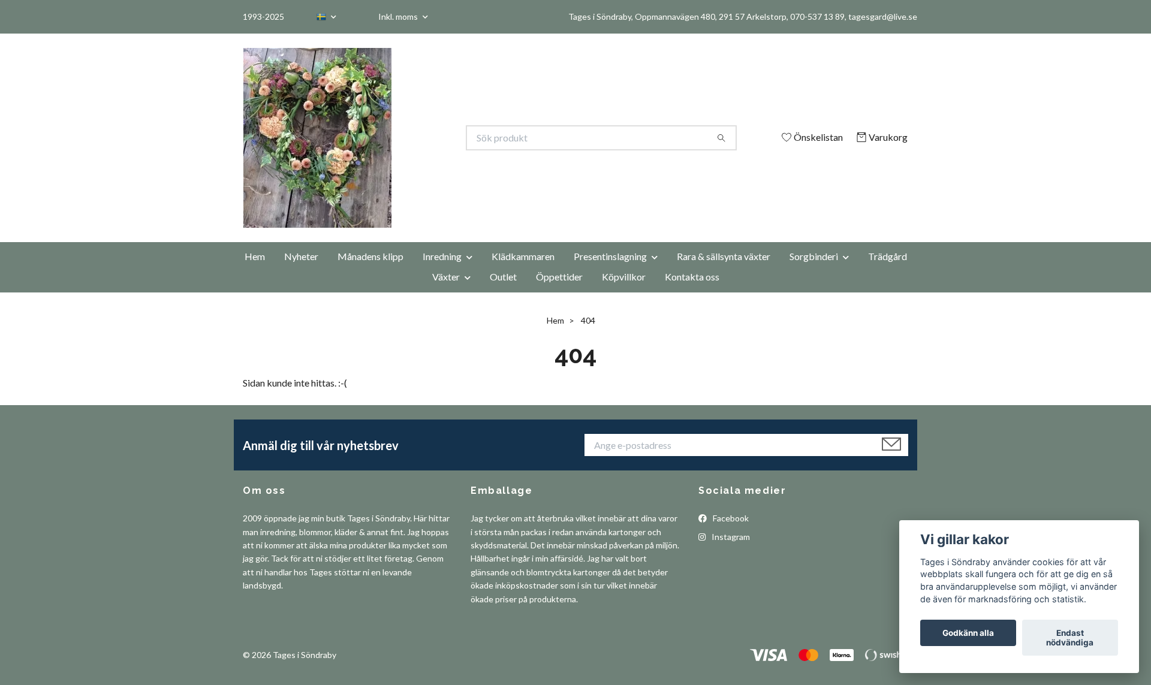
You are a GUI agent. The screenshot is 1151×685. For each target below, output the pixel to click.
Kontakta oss (692, 276)
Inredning (442, 256)
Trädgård (887, 256)
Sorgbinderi (814, 256)
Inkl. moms (399, 16)
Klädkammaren (523, 256)
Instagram (730, 537)
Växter (446, 276)
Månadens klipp (370, 256)
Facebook (730, 518)
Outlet (503, 276)
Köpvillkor (624, 276)
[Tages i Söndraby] (409, 137)
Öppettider (559, 276)
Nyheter (301, 256)
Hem (255, 256)
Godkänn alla (968, 633)
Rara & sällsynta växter (723, 256)
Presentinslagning (610, 256)
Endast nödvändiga (1069, 637)
